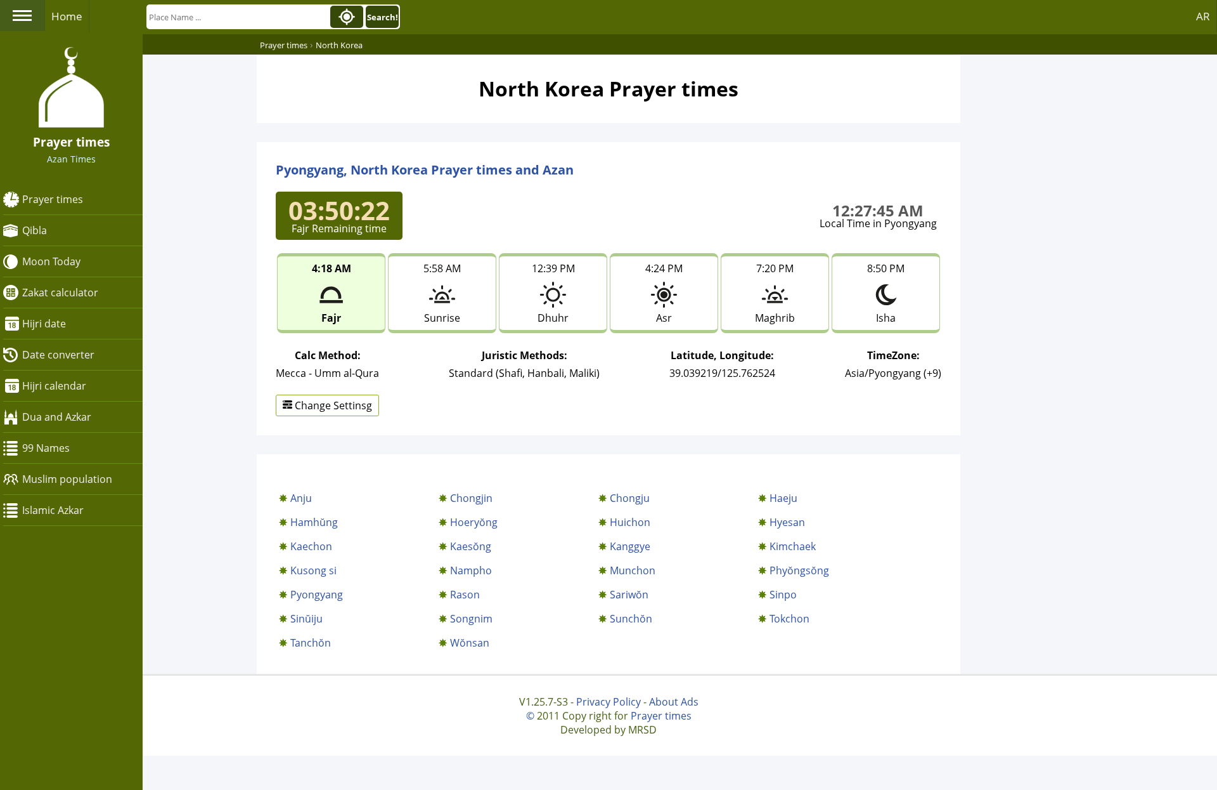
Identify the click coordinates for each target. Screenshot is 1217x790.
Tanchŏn (310, 643)
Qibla (34, 230)
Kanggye (630, 546)
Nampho (471, 570)
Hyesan (787, 522)
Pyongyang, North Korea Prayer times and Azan (425, 169)
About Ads (674, 702)
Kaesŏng (470, 546)
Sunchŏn (631, 619)
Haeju (783, 498)
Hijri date (44, 324)
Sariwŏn (629, 595)
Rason (465, 595)
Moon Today (51, 261)
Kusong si (313, 570)
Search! (382, 17)
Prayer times (52, 199)
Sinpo (783, 595)
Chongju (630, 498)
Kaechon (311, 546)
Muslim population (67, 479)
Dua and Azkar (56, 417)
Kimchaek (792, 546)
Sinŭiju (306, 619)
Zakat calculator (60, 293)
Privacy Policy (608, 702)
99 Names (46, 448)
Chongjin (471, 498)
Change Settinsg (332, 405)
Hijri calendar (54, 386)
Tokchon (789, 619)
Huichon (630, 522)
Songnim (471, 619)
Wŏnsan (469, 643)
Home (66, 16)
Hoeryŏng (474, 522)
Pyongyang (316, 595)
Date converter (58, 355)
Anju (301, 498)
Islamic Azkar (53, 510)
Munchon (632, 570)
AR (1203, 16)
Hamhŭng (314, 522)
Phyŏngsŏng (799, 570)
